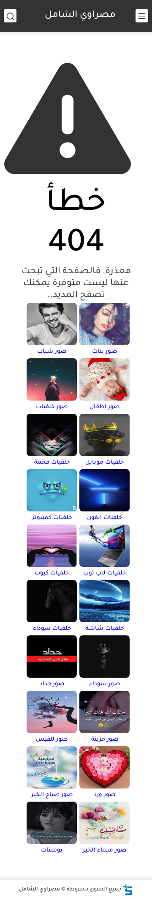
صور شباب (51, 352)
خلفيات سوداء (52, 629)
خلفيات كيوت (52, 573)
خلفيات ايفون (104, 518)
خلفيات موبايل (104, 462)
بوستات (51, 850)
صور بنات (104, 352)
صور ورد (104, 795)
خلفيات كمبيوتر (52, 518)
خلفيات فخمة (52, 462)
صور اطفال (104, 407)
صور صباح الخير (52, 795)
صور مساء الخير (104, 850)
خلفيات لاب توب (104, 573)
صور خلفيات (52, 407)
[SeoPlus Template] (128, 890)
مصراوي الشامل (80, 16)
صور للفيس (52, 739)
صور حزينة (104, 739)
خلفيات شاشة (104, 629)
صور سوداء (104, 684)
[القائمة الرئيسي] (142, 15)
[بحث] (10, 15)
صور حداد (52, 684)
